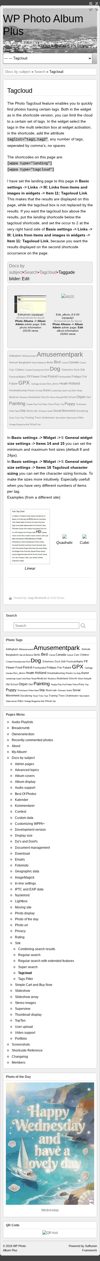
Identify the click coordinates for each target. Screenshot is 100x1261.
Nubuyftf (60, 397)
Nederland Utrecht (39, 397)
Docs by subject (17, 72)
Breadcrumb (21, 728)
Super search (28, 967)
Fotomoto (22, 865)
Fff (29, 376)
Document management (32, 848)
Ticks (17, 418)
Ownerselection (23, 734)
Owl (88, 397)
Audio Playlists (22, 722)
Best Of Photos (25, 794)
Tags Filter (25, 979)
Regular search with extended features (46, 961)
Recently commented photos (32, 740)
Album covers (25, 776)
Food (44, 376)
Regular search (29, 955)
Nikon (53, 397)
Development (39, 370)
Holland (74, 383)
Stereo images (25, 1003)
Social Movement (64, 410)
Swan (12, 418)
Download (22, 853)
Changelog (20, 1056)
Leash (64, 390)
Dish (47, 370)
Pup (63, 404)
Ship (23, 410)
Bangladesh (25, 362)
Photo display (25, 913)
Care (12, 369)
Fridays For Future (59, 667)
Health (64, 383)
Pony (57, 404)
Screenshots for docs (30, 317)
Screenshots (21, 1044)
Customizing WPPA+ (30, 824)
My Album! (19, 752)
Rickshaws (81, 404)
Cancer (82, 362)
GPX (24, 383)
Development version (30, 830)
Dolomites (68, 369)
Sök (18, 943)
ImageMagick (24, 877)
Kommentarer (25, 806)
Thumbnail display (28, 1015)
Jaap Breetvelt (36, 597)
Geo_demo (53, 383)
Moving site (23, 907)
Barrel (35, 362)
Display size (24, 835)
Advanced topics (27, 770)
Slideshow (22, 991)
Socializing (82, 411)
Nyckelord (22, 895)
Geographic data (27, 871)
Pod (40, 404)
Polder (45, 404)
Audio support (25, 788)
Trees (38, 417)
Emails (20, 859)
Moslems (24, 397)
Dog (56, 368)
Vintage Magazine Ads (19, 424)
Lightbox (21, 901)
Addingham (15, 355)
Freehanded (65, 376)
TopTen (20, 1020)
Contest (29, 370)
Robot (12, 411)
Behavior (42, 362)
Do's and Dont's (26, 841)
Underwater (48, 417)
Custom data (24, 818)
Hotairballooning (18, 390)
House (31, 390)
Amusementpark (60, 354)
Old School (70, 397)
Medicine (14, 397)
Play (35, 404)
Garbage (35, 384)
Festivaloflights (18, 376)
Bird (58, 362)
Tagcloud (48, 272)
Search (39, 72)
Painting (17, 403)
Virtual (33, 424)
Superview (22, 1009)
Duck (77, 369)
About (16, 746)
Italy (41, 390)
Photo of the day (26, 919)
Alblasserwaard (29, 356)
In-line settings (25, 883)
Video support (25, 1033)
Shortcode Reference (27, 1050)
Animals (14, 362)
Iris (37, 390)
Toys (22, 418)
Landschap (56, 390)
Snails (50, 411)
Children (20, 369)
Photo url (21, 925)
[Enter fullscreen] (93, 6)
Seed (17, 411)
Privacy (20, 931)
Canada (74, 362)
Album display (25, 782)
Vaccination (60, 418)
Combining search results (36, 949)
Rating (20, 937)
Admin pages (24, 764)
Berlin (50, 362)
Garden (43, 384)
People (29, 404)
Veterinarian (72, 418)
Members (18, 1062)
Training (30, 417)
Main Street (77, 390)
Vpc (39, 424)
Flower (36, 376)
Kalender (21, 800)
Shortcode (32, 411)
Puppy (70, 404)
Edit (83, 369)
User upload (24, 1027)
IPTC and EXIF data (29, 889)
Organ (81, 397)
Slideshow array (26, 997)
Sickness (42, 411)
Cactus (65, 362)
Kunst (47, 390)
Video (81, 417)
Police (51, 404)
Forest (53, 376)
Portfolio (21, 1038)
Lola (69, 390)
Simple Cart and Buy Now (33, 985)
